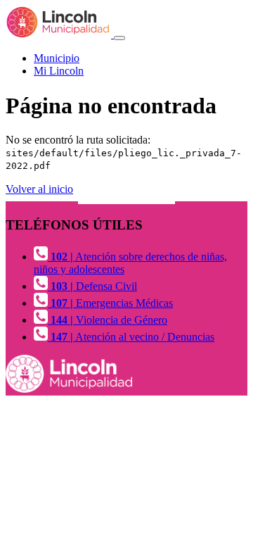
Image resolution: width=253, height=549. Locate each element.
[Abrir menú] (119, 38)
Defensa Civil (94, 286)
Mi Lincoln (59, 71)
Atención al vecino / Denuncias (132, 337)
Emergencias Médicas (112, 303)
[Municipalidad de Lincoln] (60, 34)
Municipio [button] (56, 58)
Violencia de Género (109, 320)
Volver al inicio (39, 189)
